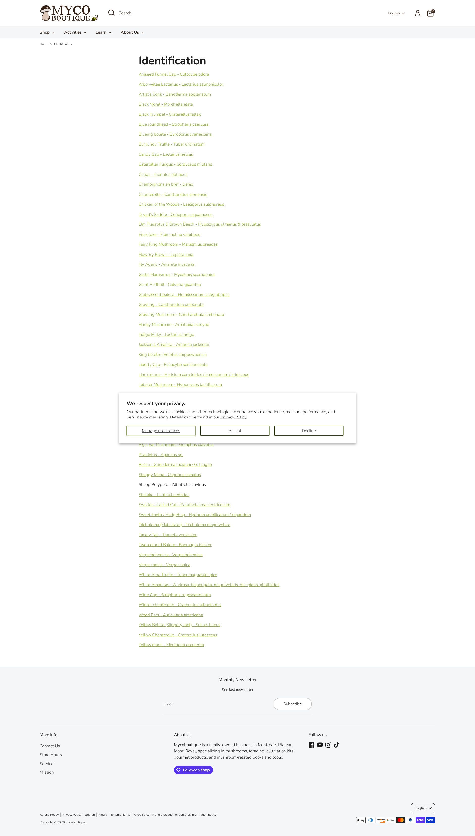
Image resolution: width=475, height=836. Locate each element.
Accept (234, 431)
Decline (309, 431)
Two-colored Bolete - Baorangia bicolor (175, 545)
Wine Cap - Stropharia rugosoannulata (175, 595)
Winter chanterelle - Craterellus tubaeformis (180, 605)
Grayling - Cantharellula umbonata (171, 304)
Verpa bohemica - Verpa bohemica (171, 555)
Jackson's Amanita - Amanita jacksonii (174, 344)
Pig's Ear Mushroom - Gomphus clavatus (176, 444)
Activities (73, 32)
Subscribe (293, 704)
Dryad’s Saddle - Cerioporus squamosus (175, 214)
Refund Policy (49, 815)
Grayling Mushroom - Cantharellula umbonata (181, 314)
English (394, 13)
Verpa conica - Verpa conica (164, 565)
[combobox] (155, 13)
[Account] (418, 13)
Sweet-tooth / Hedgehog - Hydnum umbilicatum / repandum (195, 515)
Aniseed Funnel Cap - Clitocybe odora (174, 74)
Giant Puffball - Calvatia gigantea (170, 284)
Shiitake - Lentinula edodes (164, 495)
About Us (130, 32)
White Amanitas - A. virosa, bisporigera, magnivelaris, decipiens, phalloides (209, 585)
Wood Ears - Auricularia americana (171, 615)
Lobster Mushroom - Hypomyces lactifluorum (180, 384)
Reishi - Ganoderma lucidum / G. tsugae (175, 464)
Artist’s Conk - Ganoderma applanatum (175, 94)
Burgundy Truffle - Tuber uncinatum (172, 144)
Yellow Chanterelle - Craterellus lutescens (178, 635)
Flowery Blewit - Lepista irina (166, 254)
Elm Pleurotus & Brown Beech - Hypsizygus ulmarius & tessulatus (200, 224)
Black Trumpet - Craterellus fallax (170, 114)
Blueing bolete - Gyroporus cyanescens (175, 134)
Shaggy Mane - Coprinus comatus (170, 475)
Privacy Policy (71, 815)
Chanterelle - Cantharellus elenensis (173, 194)
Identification (63, 44)
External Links (120, 815)
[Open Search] (111, 13)
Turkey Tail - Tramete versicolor (168, 535)
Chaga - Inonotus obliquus (163, 174)
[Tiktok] (337, 745)
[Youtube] (320, 745)
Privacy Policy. (233, 417)
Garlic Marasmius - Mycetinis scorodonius (177, 274)
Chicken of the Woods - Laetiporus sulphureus (181, 204)
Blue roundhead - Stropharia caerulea (173, 124)
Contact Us (50, 746)
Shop (45, 32)
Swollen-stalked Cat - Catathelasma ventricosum (184, 504)
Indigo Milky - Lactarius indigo (166, 334)
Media (102, 815)
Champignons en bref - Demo (166, 184)
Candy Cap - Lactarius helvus (166, 154)
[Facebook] (311, 745)
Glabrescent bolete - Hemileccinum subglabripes (184, 294)
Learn (101, 32)
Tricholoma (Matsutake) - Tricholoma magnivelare (184, 525)
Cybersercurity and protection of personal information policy (175, 815)
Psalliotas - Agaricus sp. (161, 455)
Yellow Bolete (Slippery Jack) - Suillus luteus (179, 625)
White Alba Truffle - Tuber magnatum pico (178, 575)
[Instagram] (328, 745)
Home (44, 44)
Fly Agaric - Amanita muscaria (166, 264)
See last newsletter (237, 689)
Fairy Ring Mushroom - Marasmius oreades (178, 244)
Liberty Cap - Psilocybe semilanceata (173, 364)
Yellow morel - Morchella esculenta (171, 645)
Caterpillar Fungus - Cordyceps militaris (175, 164)
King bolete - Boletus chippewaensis (173, 354)
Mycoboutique (75, 822)
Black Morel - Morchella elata (166, 104)
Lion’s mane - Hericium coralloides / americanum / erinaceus (194, 374)
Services (47, 764)
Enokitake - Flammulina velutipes (169, 234)
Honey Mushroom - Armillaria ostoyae (174, 324)
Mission (47, 772)
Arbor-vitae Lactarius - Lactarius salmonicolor (181, 84)
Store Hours (51, 755)
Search (90, 815)
